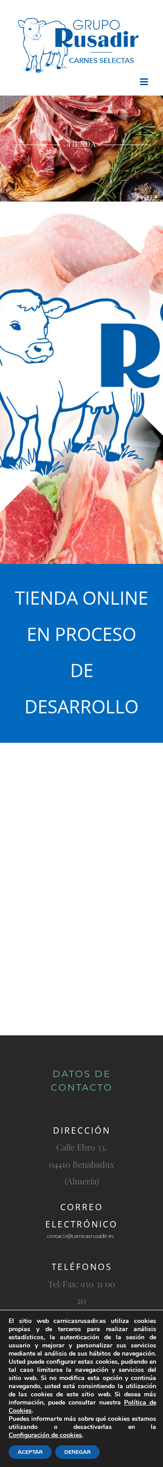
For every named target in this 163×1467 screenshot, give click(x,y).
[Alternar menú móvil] (144, 82)
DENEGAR (77, 1452)
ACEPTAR (30, 1452)
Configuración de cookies (45, 1435)
